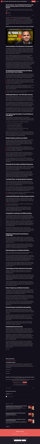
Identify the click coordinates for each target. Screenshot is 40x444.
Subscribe (33, 1)
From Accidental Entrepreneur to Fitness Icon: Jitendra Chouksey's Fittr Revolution (16, 420)
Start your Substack (18, 440)
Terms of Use (23, 384)
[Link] (4, 26)
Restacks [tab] (11, 393)
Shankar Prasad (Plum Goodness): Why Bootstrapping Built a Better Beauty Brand (15, 414)
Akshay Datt (9, 12)
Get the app (23, 440)
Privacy (20, 438)
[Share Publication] (30, 1)
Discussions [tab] (11, 403)
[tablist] (9, 394)
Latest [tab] (9, 403)
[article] (20, 408)
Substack (16, 442)
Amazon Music (13, 360)
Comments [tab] (7, 393)
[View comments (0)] (8, 15)
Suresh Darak (12, 18)
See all (7, 426)
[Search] (28, 1)
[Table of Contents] (0, 222)
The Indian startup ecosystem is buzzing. (11, 415)
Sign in (38, 1)
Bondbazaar (22, 19)
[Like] (6, 15)
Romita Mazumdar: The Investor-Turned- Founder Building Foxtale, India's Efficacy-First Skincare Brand (16, 406)
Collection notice (26, 438)
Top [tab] (6, 403)
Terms (22, 438)
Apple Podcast (8, 360)
